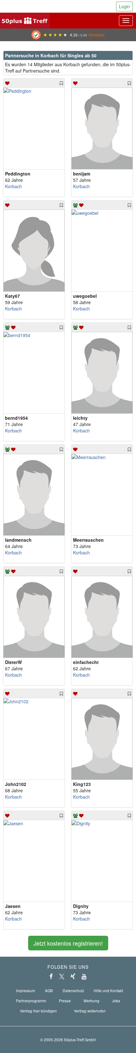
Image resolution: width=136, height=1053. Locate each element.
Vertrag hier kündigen (38, 1010)
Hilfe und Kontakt (108, 990)
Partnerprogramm (31, 1000)
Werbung (91, 1000)
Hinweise (97, 35)
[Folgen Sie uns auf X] (61, 976)
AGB (49, 990)
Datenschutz (73, 990)
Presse (65, 1000)
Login (124, 6)
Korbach (13, 186)
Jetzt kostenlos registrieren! (68, 943)
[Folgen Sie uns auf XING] (72, 976)
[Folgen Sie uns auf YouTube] (84, 976)
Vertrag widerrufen (90, 1010)
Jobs (116, 1000)
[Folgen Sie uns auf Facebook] (51, 976)
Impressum (25, 990)
